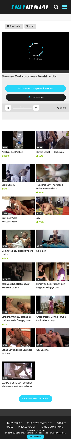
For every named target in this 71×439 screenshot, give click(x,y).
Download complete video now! (37, 88)
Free (29, 7)
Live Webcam (37, 97)
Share (62, 108)
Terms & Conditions (51, 427)
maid (31, 26)
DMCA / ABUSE (14, 423)
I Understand (35, 436)
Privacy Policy (26, 427)
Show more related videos (35, 399)
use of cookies (58, 433)
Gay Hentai (15, 26)
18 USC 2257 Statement (39, 423)
